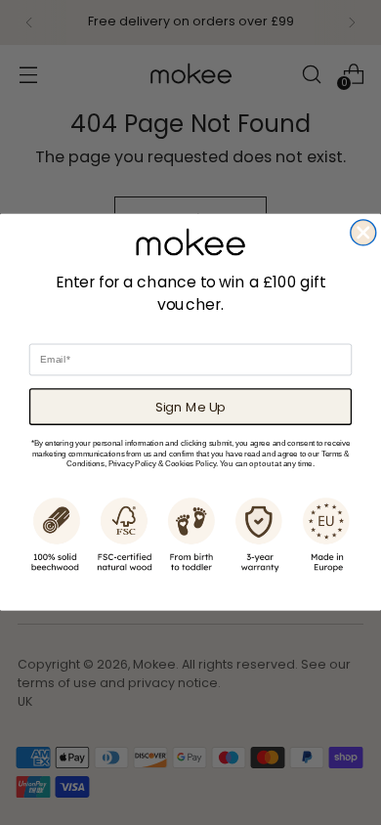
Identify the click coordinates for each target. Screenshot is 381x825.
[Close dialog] (363, 232)
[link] (190, 242)
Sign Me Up (190, 406)
